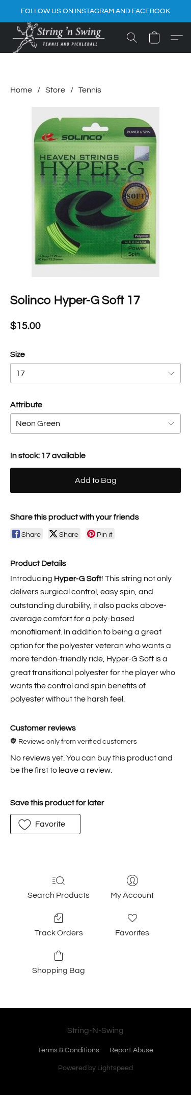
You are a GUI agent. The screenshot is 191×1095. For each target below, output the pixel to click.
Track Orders (59, 933)
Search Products (59, 895)
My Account (132, 895)
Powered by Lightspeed (95, 1068)
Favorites (132, 933)
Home (21, 90)
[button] (59, 37)
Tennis (89, 90)
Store (55, 90)
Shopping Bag (58, 970)
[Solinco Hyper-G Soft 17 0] (95, 192)
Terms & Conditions (68, 1050)
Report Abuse (131, 1050)
